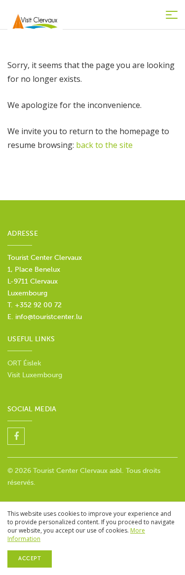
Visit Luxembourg (34, 375)
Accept (29, 558)
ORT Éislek (24, 363)
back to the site (104, 145)
